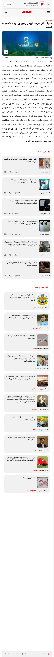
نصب (9, 4)
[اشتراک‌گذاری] (43, 653)
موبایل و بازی (47, 20)
